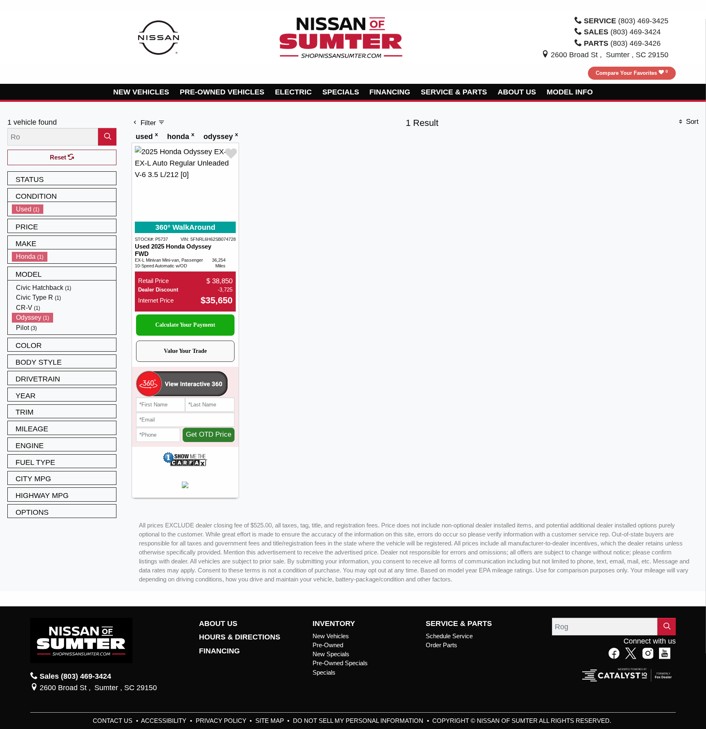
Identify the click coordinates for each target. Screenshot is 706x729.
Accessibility (164, 721)
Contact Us (113, 721)
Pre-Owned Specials (340, 663)
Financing (219, 651)
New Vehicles (331, 636)
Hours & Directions (239, 637)
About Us (218, 623)
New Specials (331, 654)
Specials (324, 672)
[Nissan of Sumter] (341, 37)
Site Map (270, 721)
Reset (59, 157)
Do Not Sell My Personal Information (359, 721)
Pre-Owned (328, 645)
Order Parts (441, 645)
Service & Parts (459, 623)
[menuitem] (64, 209)
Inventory (334, 623)
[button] (141, 92)
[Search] (107, 137)
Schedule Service (449, 636)
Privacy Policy (222, 721)
